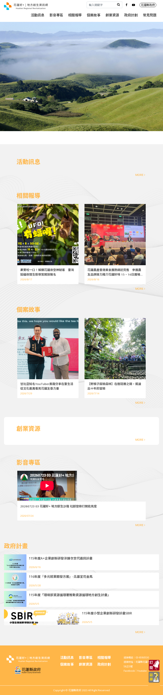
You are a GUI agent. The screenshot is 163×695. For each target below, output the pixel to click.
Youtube (142, 671)
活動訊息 (37, 15)
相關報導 (75, 15)
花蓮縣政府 (148, 5)
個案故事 (93, 15)
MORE (139, 175)
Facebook (129, 671)
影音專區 (56, 15)
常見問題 (149, 15)
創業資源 (112, 15)
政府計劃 (131, 15)
